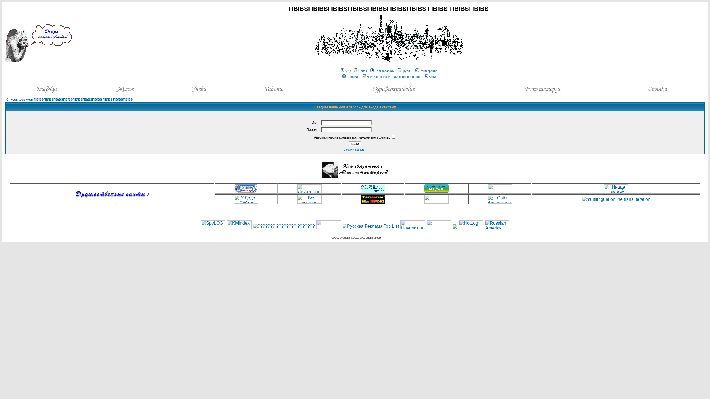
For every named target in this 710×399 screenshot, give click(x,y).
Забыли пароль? (355, 149)
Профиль (352, 76)
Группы (407, 71)
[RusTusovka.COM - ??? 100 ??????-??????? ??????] (328, 227)
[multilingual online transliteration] (616, 199)
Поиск (362, 71)
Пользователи (384, 71)
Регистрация (428, 71)
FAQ (348, 71)
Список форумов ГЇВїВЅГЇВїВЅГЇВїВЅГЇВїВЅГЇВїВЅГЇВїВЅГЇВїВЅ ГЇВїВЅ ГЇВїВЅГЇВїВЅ (69, 99)
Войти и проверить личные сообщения (394, 76)
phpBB (346, 237)
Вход (432, 76)
